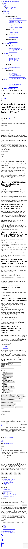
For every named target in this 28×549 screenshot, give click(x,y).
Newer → (5, 348)
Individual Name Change (9, 88)
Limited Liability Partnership (15, 27)
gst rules (18, 396)
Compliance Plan (7, 43)
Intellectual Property (8, 374)
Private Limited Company (15, 18)
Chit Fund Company (14, 37)
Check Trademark (10, 8)
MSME (5, 383)
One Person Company (8, 482)
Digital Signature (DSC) (9, 386)
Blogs (4, 5)
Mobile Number (4, 364)
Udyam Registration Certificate (10, 494)
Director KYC (6, 389)
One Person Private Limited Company (17, 20)
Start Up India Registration (15, 75)
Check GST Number (11, 7)
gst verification (4, 396)
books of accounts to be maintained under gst (10, 401)
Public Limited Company (15, 21)
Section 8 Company (13, 32)
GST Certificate (7, 493)
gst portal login (12, 396)
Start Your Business (7, 13)
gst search (13, 395)
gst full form (3, 398)
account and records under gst (7, 407)
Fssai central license (13, 87)
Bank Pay (5, 484)
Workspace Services (8, 390)
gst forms (23, 396)
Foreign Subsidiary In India (15, 22)
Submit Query (24, 424)
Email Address (4, 363)
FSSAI (5, 79)
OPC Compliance (13, 52)
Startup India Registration (9, 381)
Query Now (6, 11)
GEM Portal (6, 392)
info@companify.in (8, 443)
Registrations (6, 68)
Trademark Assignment (14, 62)
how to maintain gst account (7, 402)
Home (4, 3)
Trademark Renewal (13, 59)
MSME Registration (13, 74)
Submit (2, 366)
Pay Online (6, 483)
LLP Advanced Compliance (15, 49)
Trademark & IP (7, 53)
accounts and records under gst (7, 399)
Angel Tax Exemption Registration (17, 77)
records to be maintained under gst (8, 404)
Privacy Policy (6, 489)
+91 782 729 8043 (8, 437)
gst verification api (19, 407)
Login (4, 10)
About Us (5, 492)
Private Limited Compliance (15, 50)
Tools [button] (4, 6)
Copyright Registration (14, 67)
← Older (5, 346)
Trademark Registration (14, 58)
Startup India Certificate (8, 496)
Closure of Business (8, 375)
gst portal (8, 395)
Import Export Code (8, 380)
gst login (3, 395)
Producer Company (13, 42)
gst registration (20, 395)
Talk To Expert (5, 98)
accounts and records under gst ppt (15, 398)
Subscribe (25, 504)
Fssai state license (13, 85)
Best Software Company (9, 529)
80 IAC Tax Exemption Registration (17, 78)
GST (9, 118)
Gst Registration (13, 73)
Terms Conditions (7, 491)
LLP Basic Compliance (14, 48)
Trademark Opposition (14, 60)
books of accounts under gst (7, 405)
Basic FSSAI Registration (15, 84)
